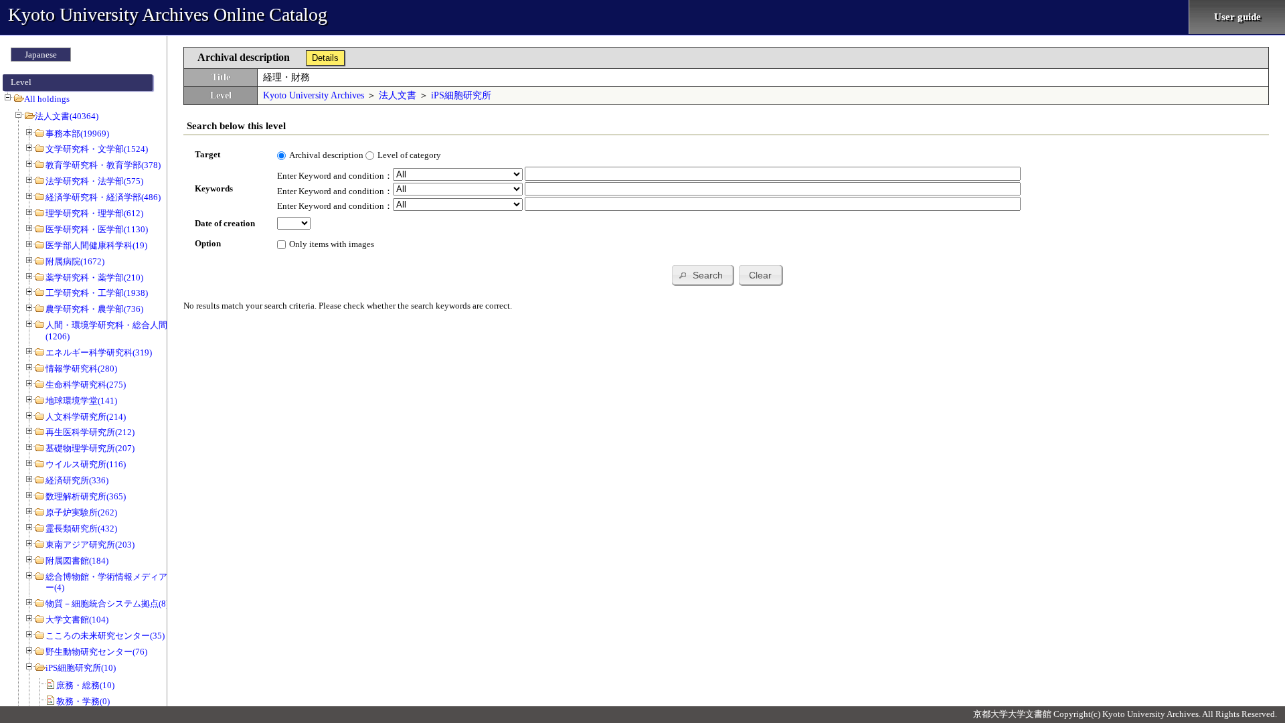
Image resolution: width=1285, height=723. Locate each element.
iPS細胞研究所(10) (81, 668)
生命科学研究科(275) (86, 385)
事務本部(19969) (77, 134)
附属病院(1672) (75, 261)
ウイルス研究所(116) (86, 464)
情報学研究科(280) (81, 369)
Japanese (41, 55)
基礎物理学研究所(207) (90, 448)
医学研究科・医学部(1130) (97, 229)
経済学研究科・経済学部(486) (103, 197)
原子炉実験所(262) (81, 512)
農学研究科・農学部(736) (94, 309)
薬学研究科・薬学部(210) (94, 277)
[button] (702, 275)
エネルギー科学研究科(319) (99, 352)
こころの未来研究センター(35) (105, 636)
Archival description (326, 155)
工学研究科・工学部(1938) (97, 293)
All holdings (47, 99)
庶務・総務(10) (85, 685)
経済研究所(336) (77, 480)
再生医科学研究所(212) (90, 432)
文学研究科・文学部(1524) (97, 149)
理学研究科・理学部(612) (94, 213)
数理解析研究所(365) (86, 496)
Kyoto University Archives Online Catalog (167, 14)
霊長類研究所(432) (81, 529)
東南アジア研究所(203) (90, 545)
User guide (1237, 16)
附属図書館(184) (77, 561)
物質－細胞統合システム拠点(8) (107, 603)
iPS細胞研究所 (461, 95)
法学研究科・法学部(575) (94, 181)
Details (325, 58)
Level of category (409, 155)
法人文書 (397, 95)
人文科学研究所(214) (86, 417)
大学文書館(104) (77, 620)
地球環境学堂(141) (81, 401)
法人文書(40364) (66, 116)
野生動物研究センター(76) (96, 652)
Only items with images (331, 244)
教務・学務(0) (83, 701)
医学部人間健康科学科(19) (96, 245)
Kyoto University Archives (313, 95)
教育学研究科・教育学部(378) (103, 165)
